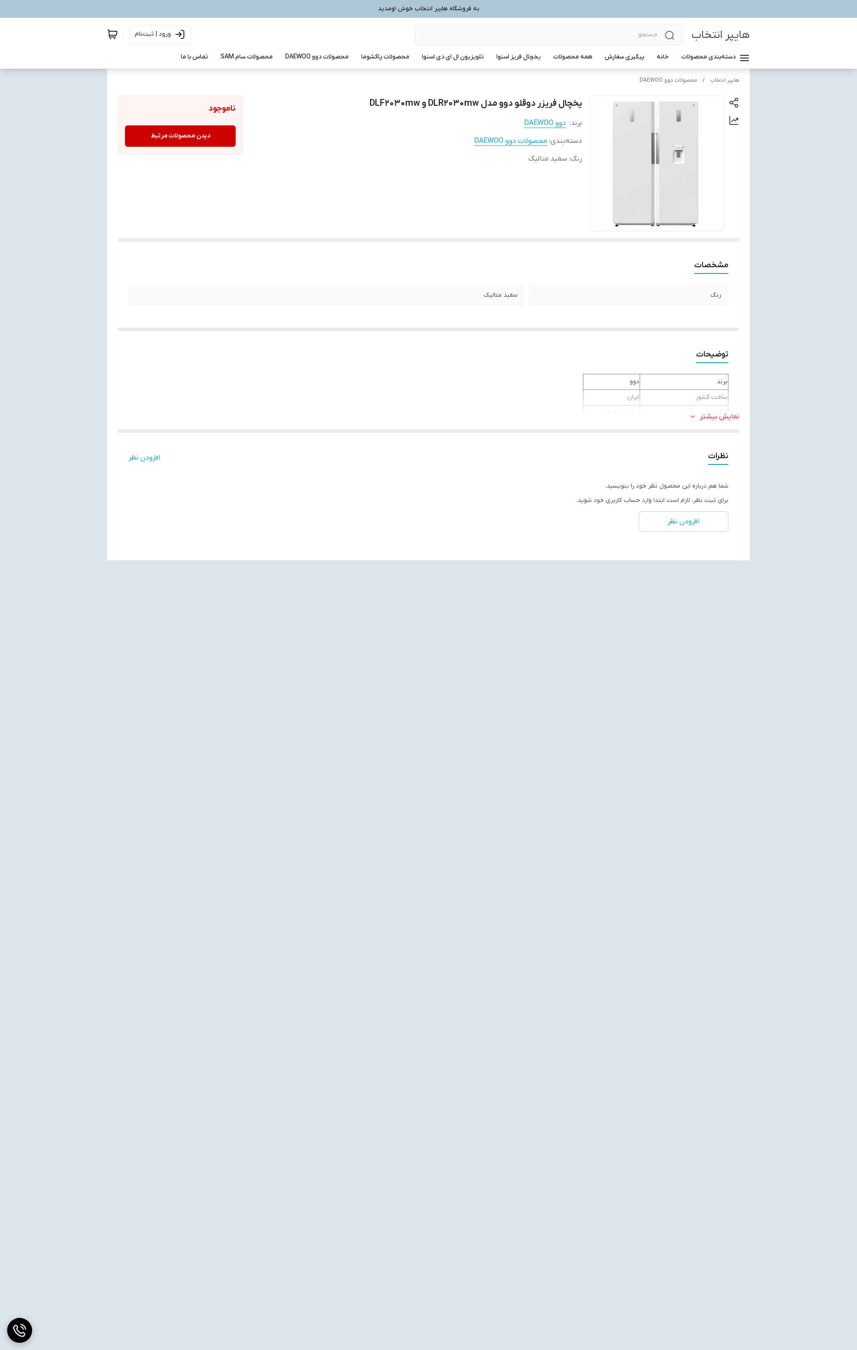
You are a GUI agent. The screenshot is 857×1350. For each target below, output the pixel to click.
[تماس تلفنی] (19, 1330)
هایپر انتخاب (720, 35)
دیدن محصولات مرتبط (180, 136)
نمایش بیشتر (719, 416)
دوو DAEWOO (545, 123)
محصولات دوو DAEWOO (668, 80)
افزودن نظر (144, 457)
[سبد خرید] (112, 34)
